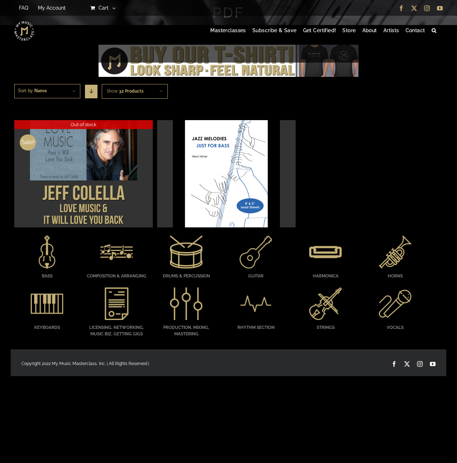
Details (83, 175)
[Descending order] (91, 91)
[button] (434, 31)
